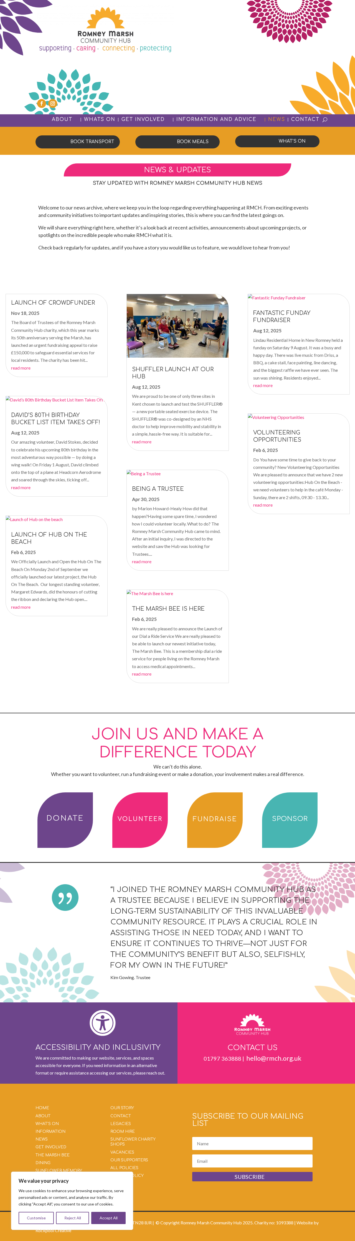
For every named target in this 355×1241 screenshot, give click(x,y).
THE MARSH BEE (53, 1155)
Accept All (109, 1217)
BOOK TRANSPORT (92, 141)
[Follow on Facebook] (41, 103)
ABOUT (62, 120)
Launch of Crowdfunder (53, 303)
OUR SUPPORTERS (129, 1160)
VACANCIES (122, 1152)
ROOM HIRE (122, 1131)
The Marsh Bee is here (168, 609)
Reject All (72, 1217)
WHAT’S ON (47, 1124)
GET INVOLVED (143, 120)
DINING (43, 1163)
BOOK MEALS (193, 141)
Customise (36, 1217)
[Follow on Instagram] (52, 103)
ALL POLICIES (124, 1168)
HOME (42, 1108)
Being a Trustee (158, 489)
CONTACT (305, 120)
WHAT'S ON (292, 141)
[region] (72, 1201)
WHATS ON (99, 120)
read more (21, 367)
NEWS (276, 120)
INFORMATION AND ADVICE (216, 120)
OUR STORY (122, 1108)
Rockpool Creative (53, 1230)
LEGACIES (120, 1124)
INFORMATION (50, 1131)
